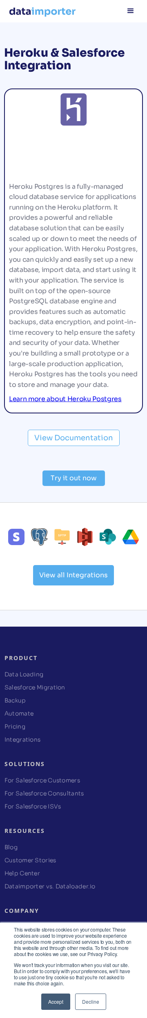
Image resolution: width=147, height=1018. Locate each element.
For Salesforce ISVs (32, 806)
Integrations (22, 739)
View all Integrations (73, 575)
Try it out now (74, 478)
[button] (130, 10)
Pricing (14, 726)
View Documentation (73, 437)
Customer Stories (30, 860)
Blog (11, 847)
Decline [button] (90, 1001)
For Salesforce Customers (42, 780)
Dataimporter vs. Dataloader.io (50, 886)
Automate (18, 713)
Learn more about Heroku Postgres (65, 399)
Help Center (22, 873)
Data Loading (24, 674)
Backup (15, 700)
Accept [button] (55, 1001)
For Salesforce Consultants (44, 793)
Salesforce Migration (34, 687)
